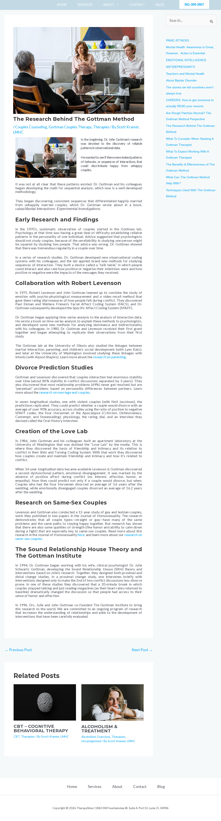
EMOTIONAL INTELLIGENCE (186, 60)
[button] (116, 4)
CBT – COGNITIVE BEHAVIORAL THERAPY (41, 728)
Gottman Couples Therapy (70, 127)
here (81, 535)
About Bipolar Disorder (181, 80)
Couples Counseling (31, 127)
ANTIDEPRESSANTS (180, 66)
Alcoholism (88, 736)
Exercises (103, 736)
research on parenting (109, 357)
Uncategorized (91, 741)
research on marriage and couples (64, 392)
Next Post (142, 650)
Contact (140, 786)
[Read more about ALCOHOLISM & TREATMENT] (112, 702)
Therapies (101, 127)
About (117, 786)
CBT (17, 736)
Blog (161, 786)
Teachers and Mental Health (185, 73)
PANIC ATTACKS (177, 40)
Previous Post (18, 650)
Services (94, 786)
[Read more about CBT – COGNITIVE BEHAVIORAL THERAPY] (45, 702)
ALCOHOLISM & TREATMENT (99, 728)
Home (72, 786)
